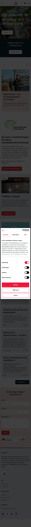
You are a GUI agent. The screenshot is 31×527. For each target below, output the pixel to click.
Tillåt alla (15, 284)
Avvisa (15, 295)
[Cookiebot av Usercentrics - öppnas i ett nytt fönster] (22, 230)
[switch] (27, 267)
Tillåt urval (15, 290)
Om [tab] (25, 234)
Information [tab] (15, 234)
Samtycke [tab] (5, 234)
